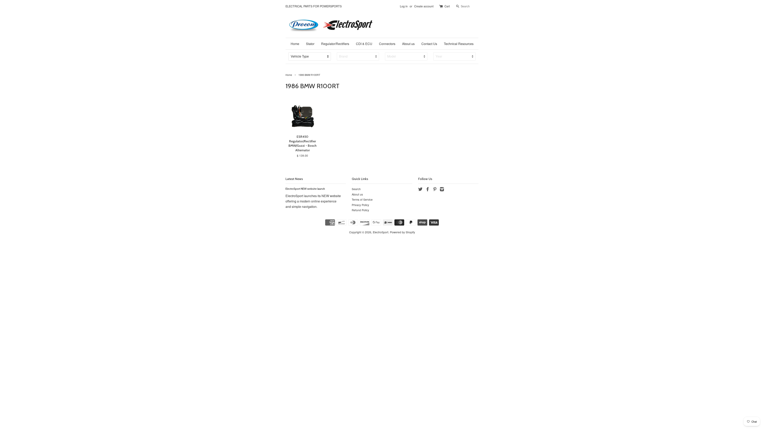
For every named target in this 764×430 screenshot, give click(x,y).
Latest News (294, 179)
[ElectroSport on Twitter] (420, 190)
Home (295, 43)
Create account (424, 6)
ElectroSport (380, 232)
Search (356, 189)
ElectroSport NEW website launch (305, 188)
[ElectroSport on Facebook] (427, 190)
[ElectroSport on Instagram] (442, 190)
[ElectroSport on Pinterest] (435, 190)
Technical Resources (459, 43)
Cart (447, 6)
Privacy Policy (360, 205)
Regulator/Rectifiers (335, 43)
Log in (404, 6)
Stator (310, 43)
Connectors (387, 43)
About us (408, 43)
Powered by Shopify (402, 232)
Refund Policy (360, 210)
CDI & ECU (364, 43)
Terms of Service (362, 199)
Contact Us (429, 43)
